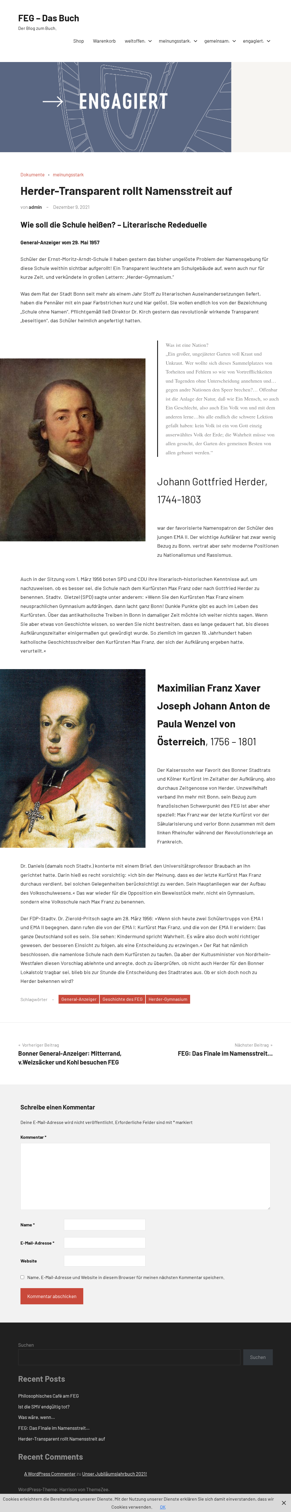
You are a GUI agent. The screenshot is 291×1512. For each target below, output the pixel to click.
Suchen (26, 1345)
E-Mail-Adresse (37, 1242)
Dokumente (32, 174)
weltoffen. (135, 41)
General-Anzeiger (79, 999)
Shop (78, 41)
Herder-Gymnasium (168, 999)
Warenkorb (104, 41)
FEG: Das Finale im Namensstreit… (54, 1428)
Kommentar (33, 1137)
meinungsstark (68, 174)
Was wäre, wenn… (36, 1417)
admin (35, 207)
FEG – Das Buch (48, 17)
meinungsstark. (175, 41)
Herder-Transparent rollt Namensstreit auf (61, 1438)
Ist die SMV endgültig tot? (44, 1406)
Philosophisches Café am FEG (48, 1395)
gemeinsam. (217, 41)
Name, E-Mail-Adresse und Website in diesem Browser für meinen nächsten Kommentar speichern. (126, 1277)
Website (28, 1260)
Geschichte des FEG (123, 999)
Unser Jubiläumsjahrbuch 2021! (114, 1473)
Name (27, 1224)
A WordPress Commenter (50, 1473)
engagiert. (253, 41)
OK (163, 1506)
